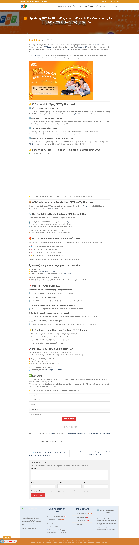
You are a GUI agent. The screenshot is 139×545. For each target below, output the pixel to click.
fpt (85, 433)
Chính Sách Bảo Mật (54, 540)
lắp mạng (37, 55)
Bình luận (34, 468)
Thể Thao (113, 6)
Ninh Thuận (67, 273)
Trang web (87, 483)
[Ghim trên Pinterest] (72, 427)
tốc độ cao (95, 45)
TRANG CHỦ (62, 6)
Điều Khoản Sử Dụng (84, 540)
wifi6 (108, 433)
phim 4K (77, 114)
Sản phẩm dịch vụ (74, 6)
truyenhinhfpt (103, 433)
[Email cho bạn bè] (69, 427)
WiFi (68, 49)
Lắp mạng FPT (82, 47)
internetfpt (89, 433)
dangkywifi (81, 433)
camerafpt (66, 433)
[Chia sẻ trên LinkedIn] (75, 427)
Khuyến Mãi (88, 6)
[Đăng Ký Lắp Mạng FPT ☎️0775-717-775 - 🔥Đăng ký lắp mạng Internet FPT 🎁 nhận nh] (38, 6)
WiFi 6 (31, 144)
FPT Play (85, 206)
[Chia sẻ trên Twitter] (66, 427)
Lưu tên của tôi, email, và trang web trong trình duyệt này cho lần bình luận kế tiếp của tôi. (61, 491)
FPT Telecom (48, 47)
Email (59, 483)
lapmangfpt (96, 433)
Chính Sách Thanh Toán (69, 540)
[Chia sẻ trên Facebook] (63, 427)
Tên (32, 483)
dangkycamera (73, 433)
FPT (42, 55)
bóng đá (52, 208)
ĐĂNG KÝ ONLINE (102, 6)
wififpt (69, 435)
